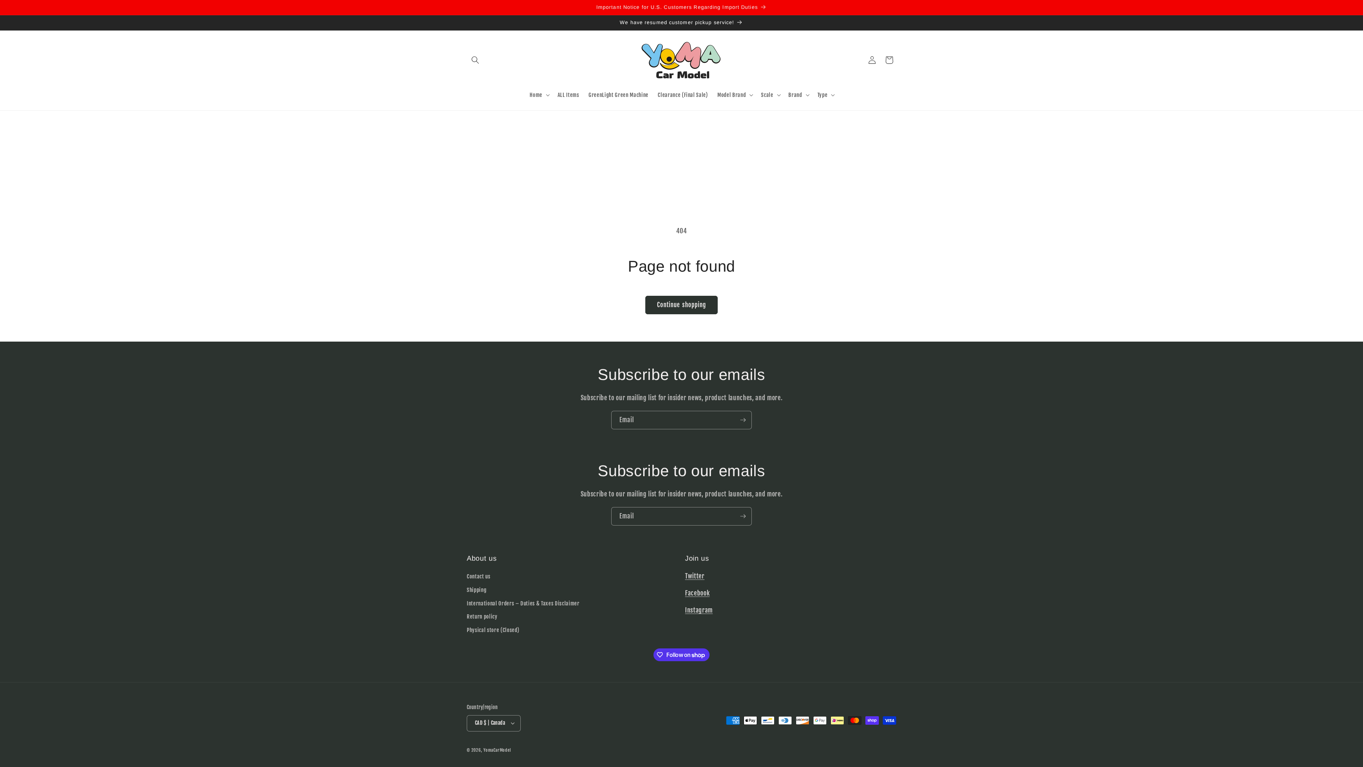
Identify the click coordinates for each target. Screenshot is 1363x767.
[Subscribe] (742, 420)
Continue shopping (681, 305)
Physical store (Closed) (493, 629)
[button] (475, 60)
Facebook (697, 593)
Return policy (482, 616)
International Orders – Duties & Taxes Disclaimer (523, 603)
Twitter (695, 576)
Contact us (479, 576)
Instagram (699, 610)
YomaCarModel (497, 750)
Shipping (476, 589)
